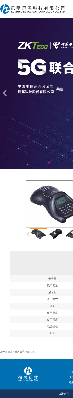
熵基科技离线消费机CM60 (21, 351)
